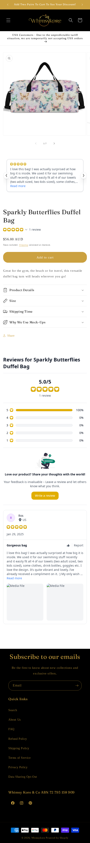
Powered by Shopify (57, 837)
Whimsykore (38, 837)
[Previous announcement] (7, 4)
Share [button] (11, 335)
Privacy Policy (17, 767)
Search (12, 710)
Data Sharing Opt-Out (22, 776)
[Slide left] (35, 143)
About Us (14, 719)
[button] (8, 20)
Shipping (23, 245)
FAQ (11, 729)
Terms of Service (19, 757)
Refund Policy (17, 738)
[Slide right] (54, 143)
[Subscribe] (76, 685)
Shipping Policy (18, 748)
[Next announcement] (82, 4)
